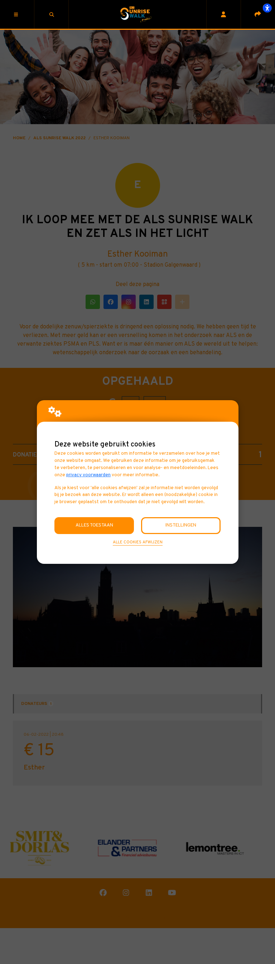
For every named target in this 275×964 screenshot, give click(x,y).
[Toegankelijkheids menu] (267, 8)
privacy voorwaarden (88, 475)
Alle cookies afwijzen (138, 542)
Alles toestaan (94, 525)
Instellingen (180, 525)
